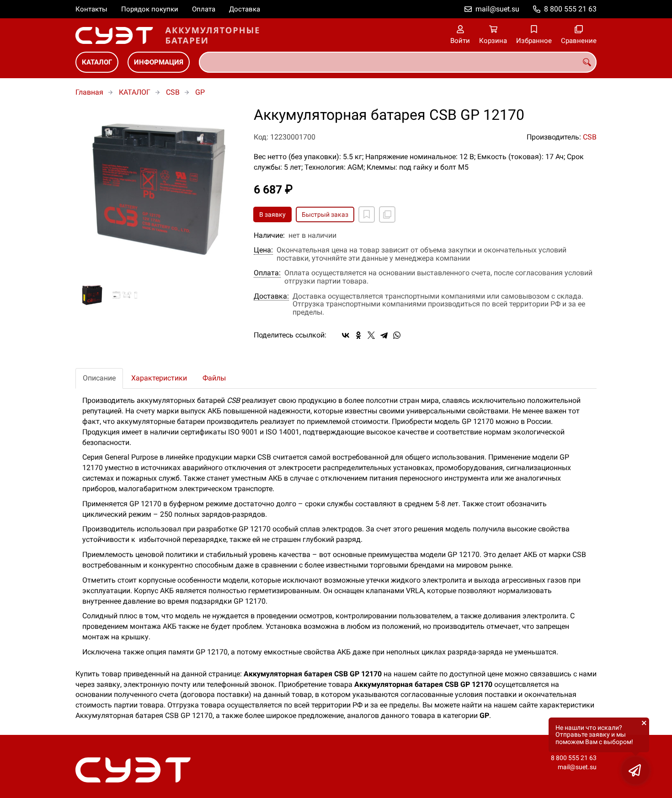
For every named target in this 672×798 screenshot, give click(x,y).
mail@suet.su (497, 9)
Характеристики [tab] (159, 378)
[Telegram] (384, 335)
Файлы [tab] (214, 378)
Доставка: (271, 296)
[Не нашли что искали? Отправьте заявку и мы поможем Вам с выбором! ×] (635, 770)
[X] (371, 335)
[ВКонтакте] (345, 335)
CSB (173, 92)
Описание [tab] (99, 378)
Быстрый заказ (325, 214)
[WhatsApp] (396, 335)
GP (200, 92)
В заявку (272, 214)
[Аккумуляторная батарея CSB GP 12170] (157, 189)
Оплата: (267, 273)
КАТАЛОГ (97, 62)
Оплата (203, 9)
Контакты (91, 9)
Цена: (263, 250)
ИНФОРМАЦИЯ (158, 62)
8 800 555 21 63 (570, 9)
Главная (89, 92)
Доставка (244, 9)
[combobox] (398, 62)
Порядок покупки (149, 9)
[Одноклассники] (358, 335)
